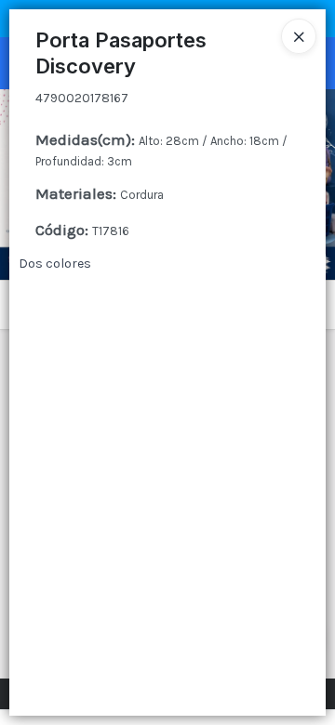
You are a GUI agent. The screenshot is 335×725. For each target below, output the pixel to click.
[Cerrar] (298, 36)
